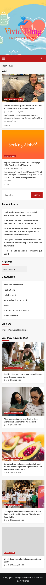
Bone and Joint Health (13, 285)
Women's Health (9, 156)
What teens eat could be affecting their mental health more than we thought (22, 221)
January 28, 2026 (17, 112)
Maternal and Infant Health (13, 99)
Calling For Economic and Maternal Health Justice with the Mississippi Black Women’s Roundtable (23, 242)
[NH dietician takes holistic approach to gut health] (23, 541)
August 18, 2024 (17, 168)
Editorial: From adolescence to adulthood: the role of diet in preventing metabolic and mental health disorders (22, 231)
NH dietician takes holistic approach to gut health (23, 252)
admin (7, 112)
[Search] (41, 58)
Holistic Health (10, 295)
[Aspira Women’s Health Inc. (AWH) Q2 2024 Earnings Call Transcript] (23, 144)
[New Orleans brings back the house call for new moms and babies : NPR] (23, 88)
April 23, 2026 (16, 380)
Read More (7, 125)
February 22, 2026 (18, 520)
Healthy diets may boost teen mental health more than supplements (20, 213)
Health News (9, 290)
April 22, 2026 (16, 425)
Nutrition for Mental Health (16, 310)
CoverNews (37, 577)
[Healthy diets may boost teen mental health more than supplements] (23, 356)
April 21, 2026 (16, 472)
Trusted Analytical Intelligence (15, 329)
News (6, 305)
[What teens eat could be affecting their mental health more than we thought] (23, 401)
